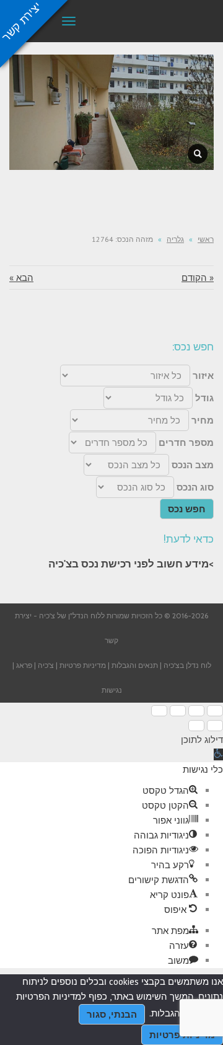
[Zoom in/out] (159, 710)
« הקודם (197, 277)
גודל (204, 398)
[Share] (196, 710)
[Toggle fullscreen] (178, 710)
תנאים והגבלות (135, 665)
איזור (203, 375)
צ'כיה (46, 665)
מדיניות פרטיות (82, 665)
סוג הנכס (195, 487)
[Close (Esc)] (215, 710)
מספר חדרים (186, 442)
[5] (198, 154)
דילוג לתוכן (202, 739)
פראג (24, 665)
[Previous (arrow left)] (215, 725)
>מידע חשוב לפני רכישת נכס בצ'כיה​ (131, 564)
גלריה (175, 239)
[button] (218, 754)
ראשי (206, 239)
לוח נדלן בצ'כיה (187, 665)
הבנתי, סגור (112, 1014)
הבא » (21, 277)
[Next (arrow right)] (196, 725)
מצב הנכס (193, 465)
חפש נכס (187, 509)
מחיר (202, 420)
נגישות (112, 690)
